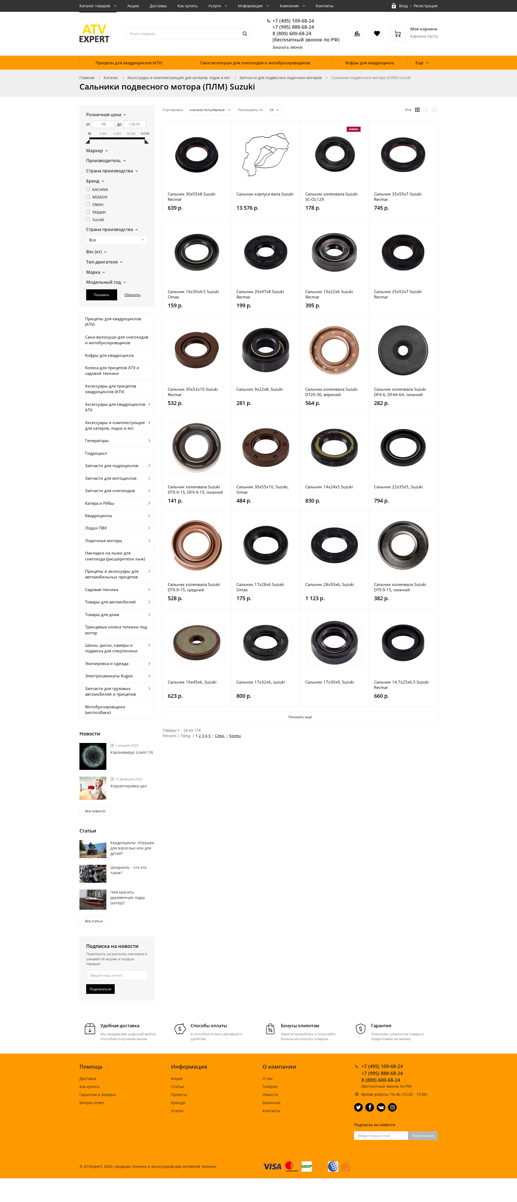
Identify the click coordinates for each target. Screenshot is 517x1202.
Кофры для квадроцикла (369, 62)
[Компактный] (434, 109)
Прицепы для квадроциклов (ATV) (129, 62)
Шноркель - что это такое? (128, 870)
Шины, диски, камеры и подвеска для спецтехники (111, 647)
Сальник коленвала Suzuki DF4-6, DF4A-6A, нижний (400, 391)
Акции (133, 5)
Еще (419, 62)
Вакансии (271, 1102)
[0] (357, 35)
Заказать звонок (288, 47)
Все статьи (94, 921)
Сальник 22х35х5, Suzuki (398, 486)
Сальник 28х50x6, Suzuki (329, 584)
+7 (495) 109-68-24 (293, 20)
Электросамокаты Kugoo (109, 675)
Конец (235, 735)
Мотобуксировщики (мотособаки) (105, 709)
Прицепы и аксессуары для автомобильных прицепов (111, 573)
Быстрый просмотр (196, 155)
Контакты (325, 5)
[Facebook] (369, 1107)
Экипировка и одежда (106, 663)
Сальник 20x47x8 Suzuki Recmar (260, 294)
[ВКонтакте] (381, 1107)
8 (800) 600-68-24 (292, 33)
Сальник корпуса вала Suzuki (265, 194)
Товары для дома (102, 614)
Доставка (158, 5)
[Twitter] (358, 1107)
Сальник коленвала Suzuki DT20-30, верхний (331, 391)
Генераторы (97, 440)
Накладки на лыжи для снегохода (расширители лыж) (115, 555)
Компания (290, 5)
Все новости (95, 811)
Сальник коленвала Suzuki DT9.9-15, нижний (400, 587)
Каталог (111, 77)
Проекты (179, 1094)
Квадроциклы (98, 515)
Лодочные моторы (103, 540)
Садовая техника (101, 589)
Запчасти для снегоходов (110, 490)
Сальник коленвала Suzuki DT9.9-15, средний (194, 587)
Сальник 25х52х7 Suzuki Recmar (398, 294)
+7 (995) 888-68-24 (293, 27)
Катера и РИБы (99, 503)
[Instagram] (392, 1107)
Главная (87, 77)
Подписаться (100, 989)
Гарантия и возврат (97, 1094)
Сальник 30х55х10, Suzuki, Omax (262, 489)
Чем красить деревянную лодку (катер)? (127, 897)
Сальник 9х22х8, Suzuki (259, 389)
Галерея (270, 1086)
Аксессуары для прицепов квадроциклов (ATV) (110, 388)
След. (220, 735)
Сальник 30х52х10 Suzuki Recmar (193, 391)
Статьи (177, 1086)
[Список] (425, 109)
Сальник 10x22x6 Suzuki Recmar (329, 294)
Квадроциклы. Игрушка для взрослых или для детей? (132, 848)
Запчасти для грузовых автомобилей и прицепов (110, 691)
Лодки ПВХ (96, 528)
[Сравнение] (224, 127)
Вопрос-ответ (91, 1102)
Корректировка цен (128, 785)
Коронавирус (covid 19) (131, 752)
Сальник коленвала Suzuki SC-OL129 (331, 196)
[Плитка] (417, 109)
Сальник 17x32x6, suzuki (260, 682)
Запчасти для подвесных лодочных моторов (280, 77)
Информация (251, 5)
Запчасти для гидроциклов (111, 465)
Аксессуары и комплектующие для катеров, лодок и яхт (178, 77)
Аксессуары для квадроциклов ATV (115, 406)
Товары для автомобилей (110, 601)
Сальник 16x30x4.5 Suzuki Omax (193, 294)
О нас (268, 1078)
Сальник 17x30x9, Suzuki (329, 682)
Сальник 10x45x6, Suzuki (192, 682)
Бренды (178, 1102)
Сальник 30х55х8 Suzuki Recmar (191, 196)
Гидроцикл (96, 453)
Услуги (215, 5)
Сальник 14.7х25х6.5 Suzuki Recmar (401, 684)
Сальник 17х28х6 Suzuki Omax (260, 587)
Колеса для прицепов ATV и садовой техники (112, 370)
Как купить (187, 5)
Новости (270, 1094)
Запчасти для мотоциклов (111, 478)
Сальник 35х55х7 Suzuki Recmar (398, 196)
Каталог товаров (95, 5)
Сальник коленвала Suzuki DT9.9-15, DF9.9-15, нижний (195, 489)
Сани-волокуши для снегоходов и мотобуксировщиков (255, 62)
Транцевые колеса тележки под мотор (116, 629)
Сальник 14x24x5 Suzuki (329, 486)
